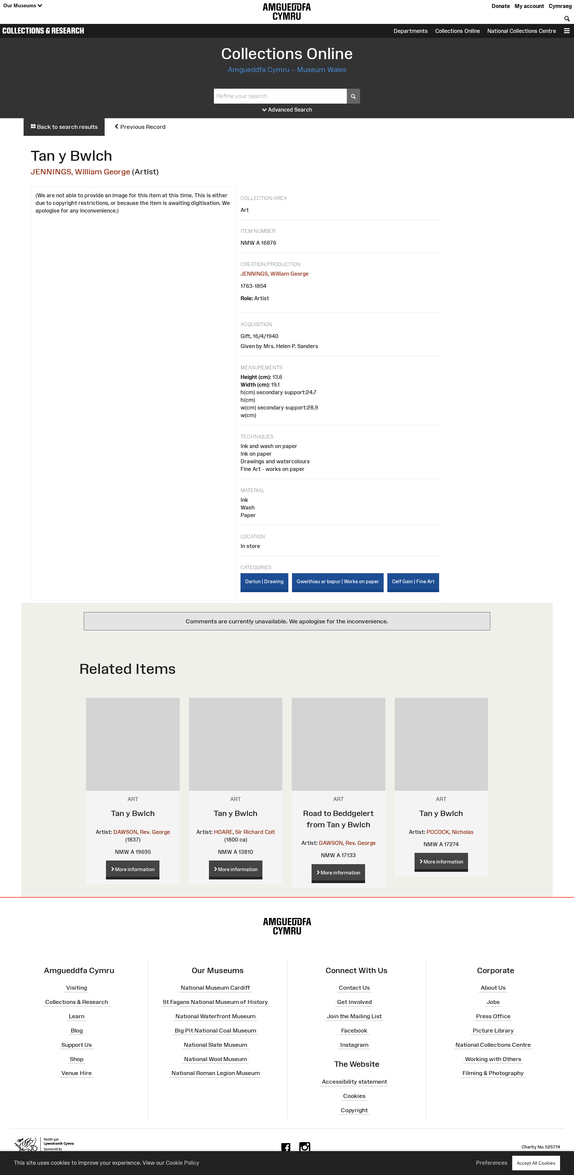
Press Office (493, 1016)
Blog (77, 1030)
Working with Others (493, 1058)
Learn (76, 1016)
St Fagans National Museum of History (215, 1002)
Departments (411, 31)
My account (529, 6)
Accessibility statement (354, 1081)
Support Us (76, 1044)
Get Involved (354, 1002)
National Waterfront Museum (215, 1016)
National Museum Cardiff (215, 987)
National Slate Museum (215, 1044)
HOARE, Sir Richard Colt (244, 832)
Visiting (76, 987)
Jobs (493, 1002)
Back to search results (67, 127)
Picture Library (493, 1030)
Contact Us (354, 987)
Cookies (354, 1096)
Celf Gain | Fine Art (413, 581)
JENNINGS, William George (80, 171)
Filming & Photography (493, 1073)
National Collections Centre (521, 31)
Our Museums (20, 5)
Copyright (354, 1110)
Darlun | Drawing (264, 581)
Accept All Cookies (536, 1163)
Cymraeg (560, 6)
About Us (493, 987)
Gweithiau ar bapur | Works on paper (338, 581)
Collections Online (457, 31)
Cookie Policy (182, 1163)
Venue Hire (76, 1073)
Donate (501, 6)
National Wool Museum (215, 1058)
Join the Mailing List (354, 1016)
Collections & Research (43, 31)
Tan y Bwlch (133, 813)
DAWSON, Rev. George (141, 832)
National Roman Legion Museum (215, 1073)
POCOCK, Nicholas (450, 832)
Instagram (354, 1044)
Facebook (354, 1030)
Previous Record (142, 127)
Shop (76, 1058)
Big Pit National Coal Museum (215, 1030)
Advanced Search (289, 110)
